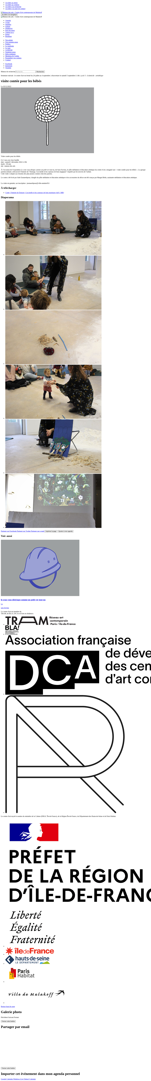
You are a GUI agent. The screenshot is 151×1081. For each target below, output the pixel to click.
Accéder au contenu (12, 5)
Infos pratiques (10, 54)
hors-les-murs (10, 30)
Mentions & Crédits (12, 56)
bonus (7, 34)
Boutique (8, 36)
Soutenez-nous (10, 52)
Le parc (8, 48)
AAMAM (8, 50)
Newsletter (9, 40)
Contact (8, 60)
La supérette (9, 46)
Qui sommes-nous (11, 42)
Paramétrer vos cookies (13, 58)
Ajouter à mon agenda (65, 531)
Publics (7, 44)
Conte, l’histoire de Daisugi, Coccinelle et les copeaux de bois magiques (34, 193)
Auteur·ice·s (9, 32)
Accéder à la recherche (13, 7)
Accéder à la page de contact (15, 9)
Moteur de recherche (8, 72)
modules (8, 24)
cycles (7, 22)
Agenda (8, 20)
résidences (8, 28)
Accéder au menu (11, 3)
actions (7, 26)
